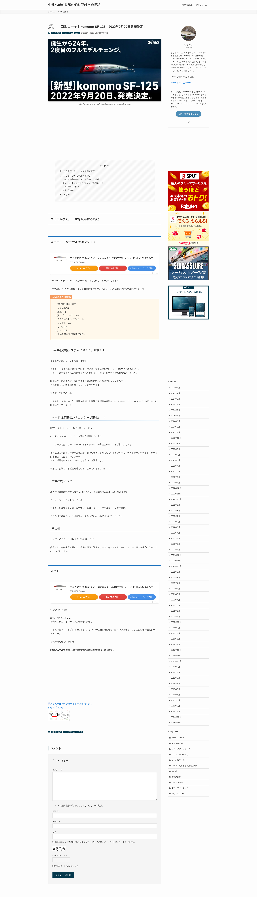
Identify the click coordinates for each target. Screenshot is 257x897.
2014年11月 (176, 722)
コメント (57, 770)
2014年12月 (176, 717)
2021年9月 (175, 572)
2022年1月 (175, 550)
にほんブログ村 (55, 707)
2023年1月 (175, 483)
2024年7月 (175, 399)
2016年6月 (175, 639)
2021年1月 (175, 616)
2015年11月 (176, 656)
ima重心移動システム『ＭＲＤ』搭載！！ (85, 179)
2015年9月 (175, 667)
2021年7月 (175, 583)
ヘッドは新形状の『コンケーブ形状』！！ (86, 183)
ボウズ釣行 (176, 777)
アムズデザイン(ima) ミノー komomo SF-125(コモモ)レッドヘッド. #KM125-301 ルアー (112, 258)
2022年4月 (175, 533)
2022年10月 (176, 499)
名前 (55, 811)
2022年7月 (175, 516)
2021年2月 (175, 611)
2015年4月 (175, 695)
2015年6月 (175, 683)
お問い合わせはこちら (188, 114)
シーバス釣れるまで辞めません (184, 766)
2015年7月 (175, 678)
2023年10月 (176, 438)
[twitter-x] (188, 122)
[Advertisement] (104, 132)
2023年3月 (175, 471)
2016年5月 (175, 644)
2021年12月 (176, 555)
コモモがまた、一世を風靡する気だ (80, 171)
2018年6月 (175, 633)
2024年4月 (175, 415)
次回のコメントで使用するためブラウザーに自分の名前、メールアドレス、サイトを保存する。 (95, 842)
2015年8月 (175, 672)
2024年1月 (175, 432)
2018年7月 (175, 628)
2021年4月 (175, 600)
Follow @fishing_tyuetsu (181, 82)
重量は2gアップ (74, 186)
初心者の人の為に (178, 793)
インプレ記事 (55, 33)
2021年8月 (175, 577)
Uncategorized (177, 738)
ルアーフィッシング (179, 788)
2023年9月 (175, 443)
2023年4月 (175, 466)
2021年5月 (175, 594)
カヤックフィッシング (180, 749)
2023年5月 (175, 460)
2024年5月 (175, 410)
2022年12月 (176, 488)
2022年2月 (175, 544)
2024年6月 (175, 404)
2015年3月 (175, 700)
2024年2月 (175, 427)
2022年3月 (175, 538)
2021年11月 (176, 561)
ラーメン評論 (177, 782)
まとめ (66, 194)
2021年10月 (176, 566)
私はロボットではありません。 (67, 866)
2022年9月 (175, 505)
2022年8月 (175, 510)
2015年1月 (175, 711)
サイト (55, 832)
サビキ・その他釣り (179, 754)
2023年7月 (175, 455)
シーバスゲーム (67, 33)
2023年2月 (175, 477)
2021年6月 (175, 589)
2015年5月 (175, 689)
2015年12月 (176, 650)
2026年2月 (175, 393)
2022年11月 (176, 494)
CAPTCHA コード (59, 855)
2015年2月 (175, 706)
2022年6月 (175, 522)
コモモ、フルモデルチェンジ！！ (79, 176)
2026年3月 (175, 388)
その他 (77, 33)
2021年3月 (175, 605)
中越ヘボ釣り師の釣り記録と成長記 (74, 4)
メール (56, 821)
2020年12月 (176, 622)
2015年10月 (176, 661)
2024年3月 (175, 421)
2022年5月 (175, 527)
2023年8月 (175, 449)
